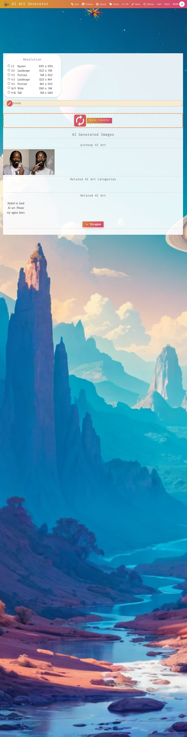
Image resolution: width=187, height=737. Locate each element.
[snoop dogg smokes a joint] (42, 162)
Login (159, 4)
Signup (167, 4)
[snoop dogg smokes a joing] (16, 162)
